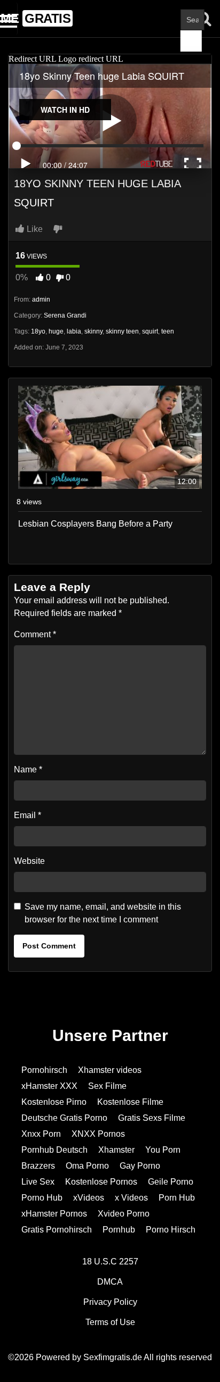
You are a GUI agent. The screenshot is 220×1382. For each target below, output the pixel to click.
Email (27, 815)
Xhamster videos (110, 1070)
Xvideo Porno (124, 1213)
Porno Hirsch (170, 1229)
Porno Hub (41, 1197)
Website (29, 860)
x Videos (131, 1197)
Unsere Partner (110, 1035)
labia (74, 331)
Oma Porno (87, 1165)
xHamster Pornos (54, 1213)
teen (167, 331)
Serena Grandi (65, 315)
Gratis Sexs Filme (151, 1117)
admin (41, 299)
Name (28, 769)
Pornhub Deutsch (54, 1149)
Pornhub (119, 1229)
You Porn (162, 1149)
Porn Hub (177, 1197)
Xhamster (116, 1149)
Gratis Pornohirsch (56, 1229)
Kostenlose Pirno (54, 1101)
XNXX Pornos (98, 1133)
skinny (93, 331)
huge (56, 331)
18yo (38, 331)
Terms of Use (110, 1322)
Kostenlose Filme (130, 1101)
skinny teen (122, 331)
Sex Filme (107, 1085)
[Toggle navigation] (9, 19)
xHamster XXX (49, 1085)
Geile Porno (170, 1181)
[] (191, 41)
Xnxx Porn (41, 1133)
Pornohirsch (44, 1070)
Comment (35, 634)
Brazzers (38, 1165)
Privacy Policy (110, 1301)
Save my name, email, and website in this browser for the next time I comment (103, 913)
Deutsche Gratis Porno (64, 1117)
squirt (150, 331)
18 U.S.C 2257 (110, 1261)
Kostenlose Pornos (101, 1181)
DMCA (110, 1281)
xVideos (88, 1197)
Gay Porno (140, 1165)
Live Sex (37, 1181)
